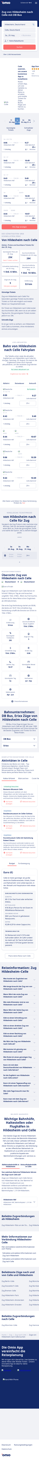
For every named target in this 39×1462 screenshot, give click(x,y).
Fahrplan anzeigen (10, 286)
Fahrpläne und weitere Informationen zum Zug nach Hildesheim (19, 1254)
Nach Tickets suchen (10, 260)
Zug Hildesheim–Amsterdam (13, 1300)
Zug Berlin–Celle (8, 1281)
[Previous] (4, 548)
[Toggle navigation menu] (36, 3)
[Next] (34, 121)
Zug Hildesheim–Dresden (12, 1305)
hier (23, 503)
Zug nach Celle (20, 1335)
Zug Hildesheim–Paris (10, 1295)
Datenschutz (7, 1449)
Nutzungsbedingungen (23, 1445)
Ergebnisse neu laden (18, 374)
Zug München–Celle (9, 1325)
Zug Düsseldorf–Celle (10, 1286)
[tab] (11, 128)
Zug (10, 1335)
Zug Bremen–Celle (9, 1290)
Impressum (6, 1445)
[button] (11, 35)
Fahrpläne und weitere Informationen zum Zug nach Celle (19, 1260)
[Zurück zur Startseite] (6, 3)
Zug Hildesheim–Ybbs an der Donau (16, 1225)
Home (4, 1335)
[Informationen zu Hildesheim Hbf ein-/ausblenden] (34, 1202)
